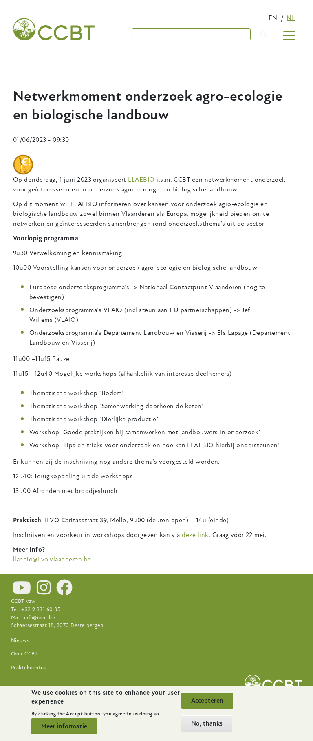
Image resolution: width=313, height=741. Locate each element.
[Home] (54, 29)
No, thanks (207, 723)
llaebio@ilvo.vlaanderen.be (52, 559)
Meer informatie (64, 726)
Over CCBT (24, 654)
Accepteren (207, 701)
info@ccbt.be (39, 617)
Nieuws (20, 640)
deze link (195, 535)
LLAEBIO (141, 180)
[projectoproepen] (23, 164)
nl (291, 18)
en (273, 18)
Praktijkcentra (28, 667)
